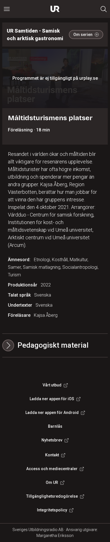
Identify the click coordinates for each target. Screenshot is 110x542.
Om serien (83, 34)
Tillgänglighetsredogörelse (52, 496)
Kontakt (52, 455)
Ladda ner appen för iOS (52, 399)
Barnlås (55, 426)
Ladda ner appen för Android (52, 412)
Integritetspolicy (52, 510)
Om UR (52, 482)
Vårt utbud (52, 385)
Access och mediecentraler (52, 468)
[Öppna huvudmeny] (6, 9)
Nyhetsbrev (51, 440)
